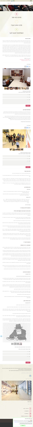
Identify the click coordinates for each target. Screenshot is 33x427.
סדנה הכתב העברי (16, 25)
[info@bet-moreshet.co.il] (29, 416)
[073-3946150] (7, 0)
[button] (1, 336)
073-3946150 (22, 59)
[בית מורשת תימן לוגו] (31, 0)
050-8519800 (27, 59)
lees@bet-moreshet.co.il (25, 60)
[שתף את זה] (27, 66)
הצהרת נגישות (29, 401)
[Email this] (29, 66)
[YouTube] (8, 0)
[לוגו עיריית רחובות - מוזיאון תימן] (12, 0)
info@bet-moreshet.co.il (24, 416)
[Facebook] (9, 0)
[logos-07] (14, 0)
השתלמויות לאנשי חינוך (16, 33)
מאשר (23, 425)
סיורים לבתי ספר (16, 17)
